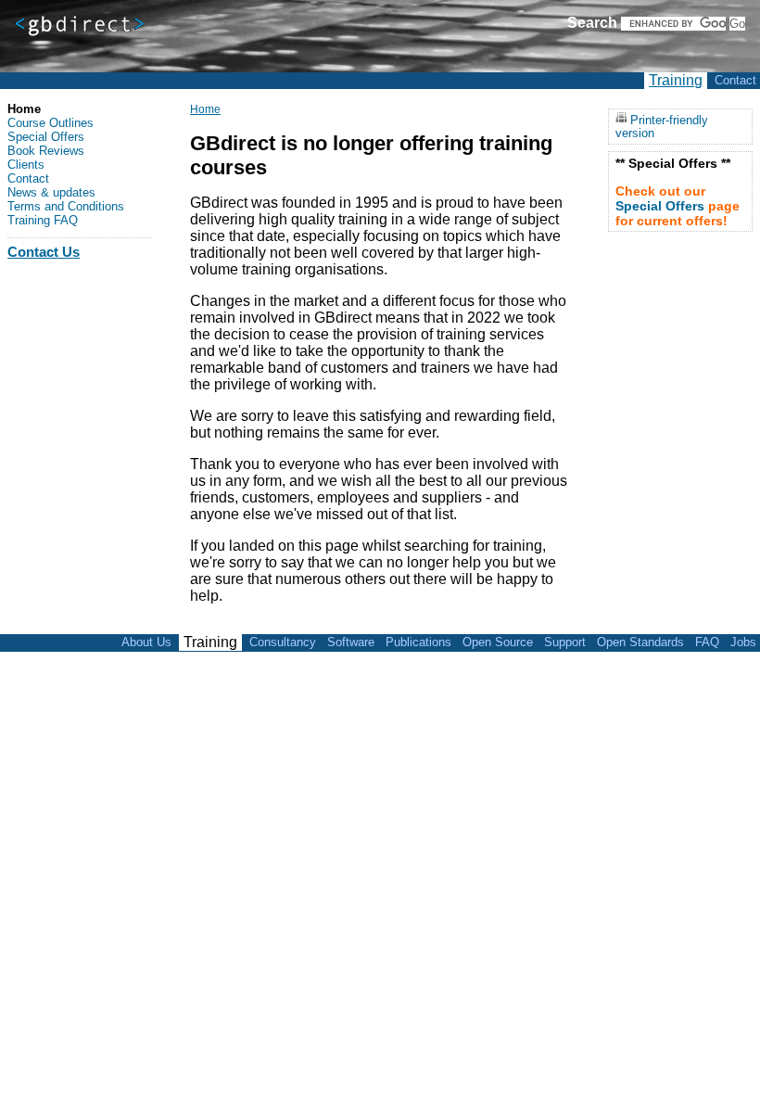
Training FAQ (42, 220)
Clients (25, 165)
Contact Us (43, 252)
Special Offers (45, 137)
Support (565, 642)
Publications (418, 642)
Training (676, 80)
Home (205, 109)
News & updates (51, 192)
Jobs (743, 642)
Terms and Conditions (65, 206)
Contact (735, 80)
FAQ (707, 642)
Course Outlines (50, 123)
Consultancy (282, 642)
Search (592, 23)
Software (350, 642)
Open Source (497, 642)
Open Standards (640, 642)
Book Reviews (45, 151)
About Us (146, 642)
